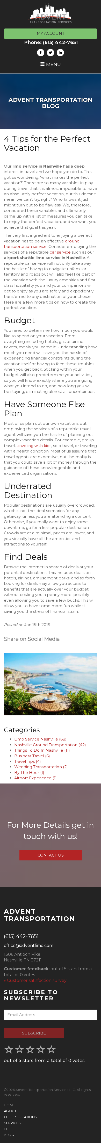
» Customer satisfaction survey (35, 980)
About (10, 1111)
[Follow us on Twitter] (50, 52)
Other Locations (20, 1117)
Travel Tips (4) (27, 761)
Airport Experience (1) (35, 777)
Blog (9, 1135)
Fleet (9, 1129)
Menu (53, 64)
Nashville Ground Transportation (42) (50, 744)
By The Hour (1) (29, 772)
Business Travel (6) (32, 755)
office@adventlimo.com (28, 945)
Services (12, 1123)
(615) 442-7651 (60, 42)
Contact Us (51, 855)
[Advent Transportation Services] (50, 13)
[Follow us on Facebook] (40, 52)
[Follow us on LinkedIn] (60, 52)
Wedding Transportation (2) (41, 766)
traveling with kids (34, 445)
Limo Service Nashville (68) (40, 739)
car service (60, 252)
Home (9, 1105)
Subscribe (34, 1033)
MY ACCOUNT (50, 33)
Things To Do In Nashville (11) (42, 750)
